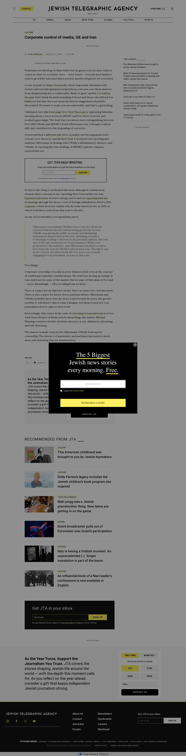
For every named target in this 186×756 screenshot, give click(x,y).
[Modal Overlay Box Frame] (93, 378)
